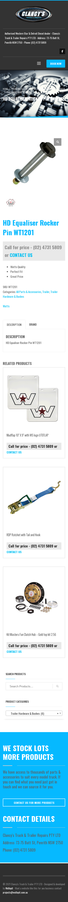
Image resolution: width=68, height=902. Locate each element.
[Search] (57, 686)
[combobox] (34, 713)
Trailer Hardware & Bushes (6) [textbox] (32, 713)
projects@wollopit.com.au (15, 892)
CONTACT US (21, 254)
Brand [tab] (33, 324)
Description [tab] (14, 324)
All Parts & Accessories (28, 292)
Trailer (45, 292)
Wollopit (9, 888)
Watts (6, 306)
